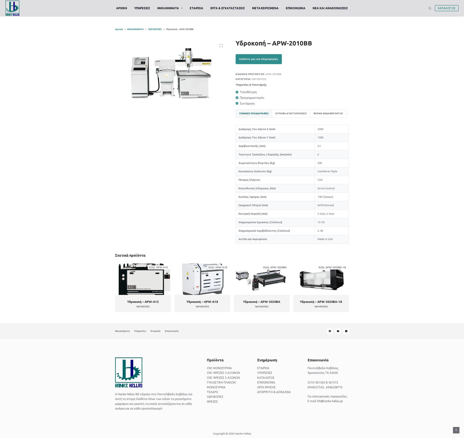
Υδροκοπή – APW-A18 (202, 301)
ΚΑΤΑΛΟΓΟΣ (446, 8)
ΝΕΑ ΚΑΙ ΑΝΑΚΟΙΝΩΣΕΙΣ (330, 8)
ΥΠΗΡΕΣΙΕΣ (142, 8)
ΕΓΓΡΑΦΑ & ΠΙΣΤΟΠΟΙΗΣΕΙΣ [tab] (291, 113)
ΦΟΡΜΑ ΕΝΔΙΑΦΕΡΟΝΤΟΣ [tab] (328, 113)
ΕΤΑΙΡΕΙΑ (196, 8)
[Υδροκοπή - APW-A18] (202, 279)
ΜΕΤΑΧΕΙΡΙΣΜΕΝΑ (265, 8)
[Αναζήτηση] (429, 8)
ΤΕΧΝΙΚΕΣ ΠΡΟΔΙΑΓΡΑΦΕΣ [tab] (254, 113)
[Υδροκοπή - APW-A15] (143, 279)
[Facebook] (330, 331)
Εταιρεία (155, 331)
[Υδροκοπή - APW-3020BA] (262, 279)
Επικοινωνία (172, 331)
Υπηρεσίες (140, 331)
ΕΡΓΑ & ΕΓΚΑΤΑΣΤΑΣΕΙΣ (227, 8)
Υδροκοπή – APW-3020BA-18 (321, 301)
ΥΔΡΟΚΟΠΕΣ (259, 79)
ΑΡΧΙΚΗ (121, 8)
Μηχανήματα (122, 331)
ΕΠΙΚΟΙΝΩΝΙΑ (295, 8)
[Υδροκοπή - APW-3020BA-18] (321, 279)
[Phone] (346, 331)
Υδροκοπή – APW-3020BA (261, 301)
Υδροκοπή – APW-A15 (143, 301)
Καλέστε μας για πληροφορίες (258, 59)
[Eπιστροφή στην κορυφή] (456, 430)
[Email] (338, 331)
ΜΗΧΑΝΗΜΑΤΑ (168, 8)
